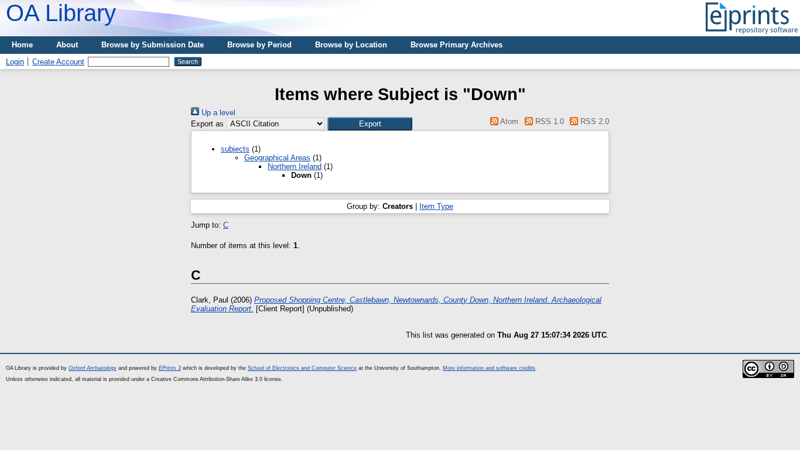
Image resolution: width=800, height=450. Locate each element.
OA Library (61, 13)
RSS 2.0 (593, 121)
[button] (369, 123)
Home (22, 44)
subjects (235, 149)
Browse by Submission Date (152, 44)
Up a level (217, 112)
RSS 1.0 (548, 121)
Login (15, 61)
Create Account (58, 61)
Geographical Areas (277, 157)
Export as (207, 123)
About (67, 44)
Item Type (436, 206)
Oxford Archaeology (93, 368)
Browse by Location (351, 44)
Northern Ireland (295, 166)
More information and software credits (489, 368)
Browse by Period (259, 44)
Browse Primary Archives (456, 44)
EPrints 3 (170, 368)
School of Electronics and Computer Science (302, 368)
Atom (508, 121)
